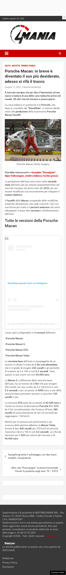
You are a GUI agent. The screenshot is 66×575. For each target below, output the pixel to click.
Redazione (7, 558)
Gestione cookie (57, 573)
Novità (16, 65)
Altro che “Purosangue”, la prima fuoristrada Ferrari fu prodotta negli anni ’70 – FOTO (34, 469)
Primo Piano (28, 65)
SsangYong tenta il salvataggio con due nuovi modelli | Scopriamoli (32, 456)
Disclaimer (8, 566)
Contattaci (51, 536)
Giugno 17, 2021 (13, 87)
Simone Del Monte (32, 87)
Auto (8, 65)
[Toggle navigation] (6, 53)
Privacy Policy (9, 562)
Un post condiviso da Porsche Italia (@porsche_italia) (35, 323)
